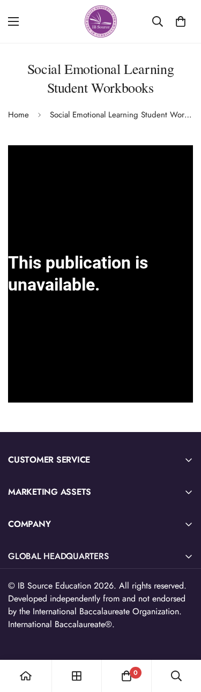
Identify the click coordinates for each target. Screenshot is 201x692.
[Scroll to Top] (181, 635)
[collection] (76, 676)
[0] (180, 21)
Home (18, 115)
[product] (25, 675)
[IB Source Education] (101, 21)
